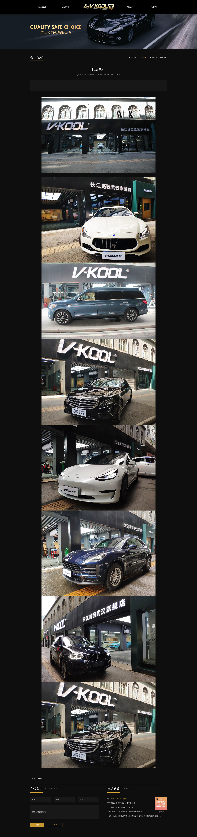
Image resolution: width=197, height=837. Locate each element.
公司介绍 (132, 57)
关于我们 (154, 7)
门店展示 (143, 57)
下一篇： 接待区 (36, 779)
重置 (55, 825)
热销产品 (66, 7)
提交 (37, 825)
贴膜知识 (130, 7)
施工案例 (42, 7)
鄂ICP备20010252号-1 (153, 816)
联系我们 (163, 57)
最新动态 (153, 57)
